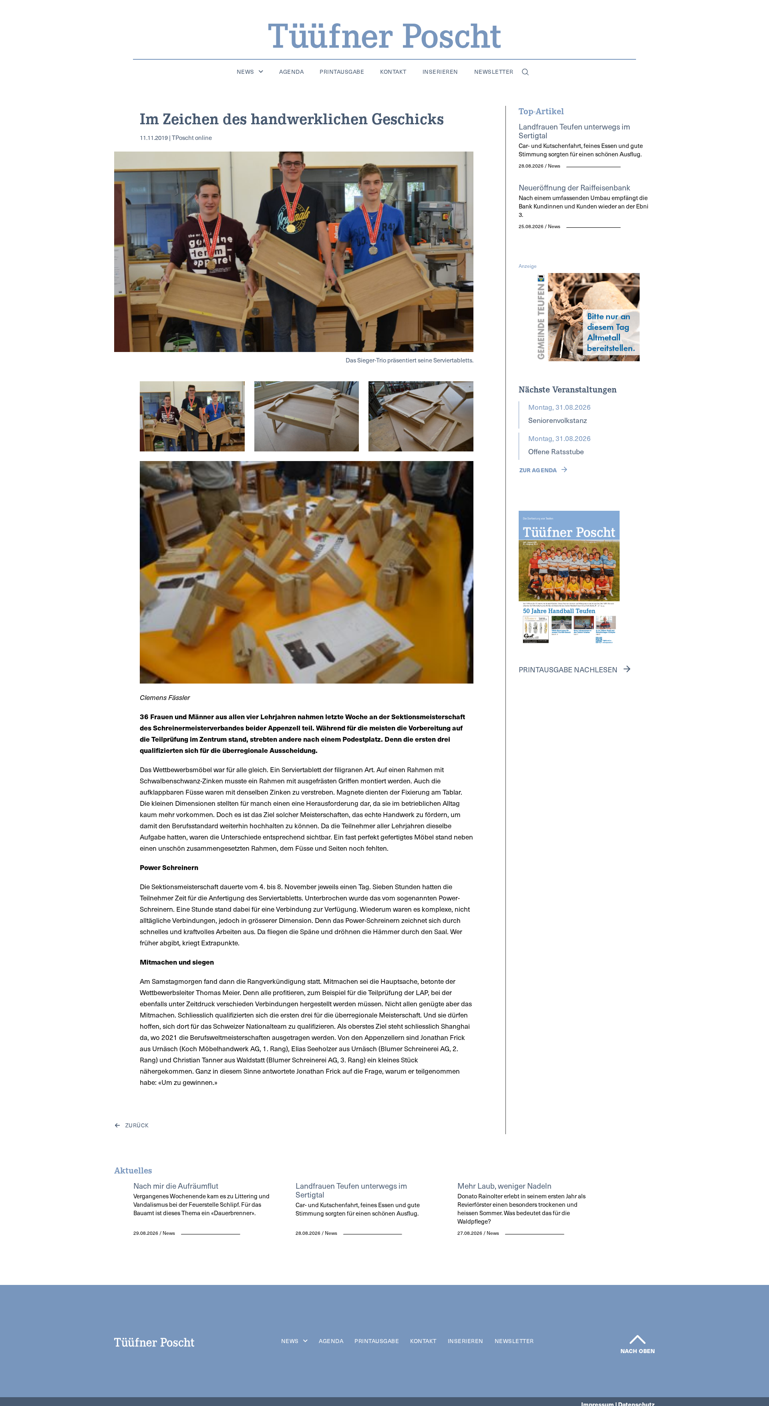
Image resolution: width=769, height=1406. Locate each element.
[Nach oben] (638, 1339)
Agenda (291, 72)
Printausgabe (342, 72)
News (245, 72)
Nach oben (637, 1351)
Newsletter (493, 72)
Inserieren (440, 72)
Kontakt (393, 72)
